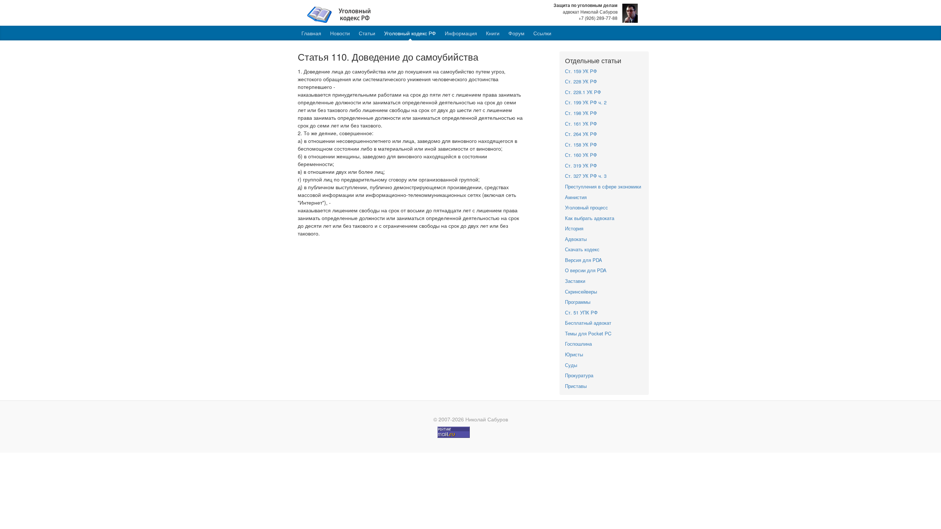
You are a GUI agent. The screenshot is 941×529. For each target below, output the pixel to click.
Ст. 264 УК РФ (581, 133)
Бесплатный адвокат (588, 322)
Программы (577, 301)
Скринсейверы (581, 291)
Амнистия (576, 197)
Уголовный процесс (586, 207)
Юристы (574, 354)
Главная (311, 33)
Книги (493, 33)
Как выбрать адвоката (589, 218)
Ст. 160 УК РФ (581, 154)
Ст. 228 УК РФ (581, 81)
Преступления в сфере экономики (603, 186)
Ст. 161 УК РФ (581, 123)
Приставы (576, 385)
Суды (571, 364)
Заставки (575, 280)
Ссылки (542, 33)
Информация (461, 33)
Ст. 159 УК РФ (581, 71)
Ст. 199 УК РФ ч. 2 (586, 102)
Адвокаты (576, 238)
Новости (340, 33)
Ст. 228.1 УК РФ (583, 92)
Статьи (367, 33)
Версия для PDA (583, 259)
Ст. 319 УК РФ (581, 165)
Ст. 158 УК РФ (581, 144)
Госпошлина (578, 343)
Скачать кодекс (582, 249)
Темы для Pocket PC (588, 333)
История (574, 228)
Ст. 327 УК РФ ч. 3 (586, 175)
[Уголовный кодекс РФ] (342, 14)
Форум (516, 33)
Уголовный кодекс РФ (410, 33)
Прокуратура (579, 375)
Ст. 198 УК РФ (581, 112)
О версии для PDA (586, 270)
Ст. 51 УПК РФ (581, 312)
